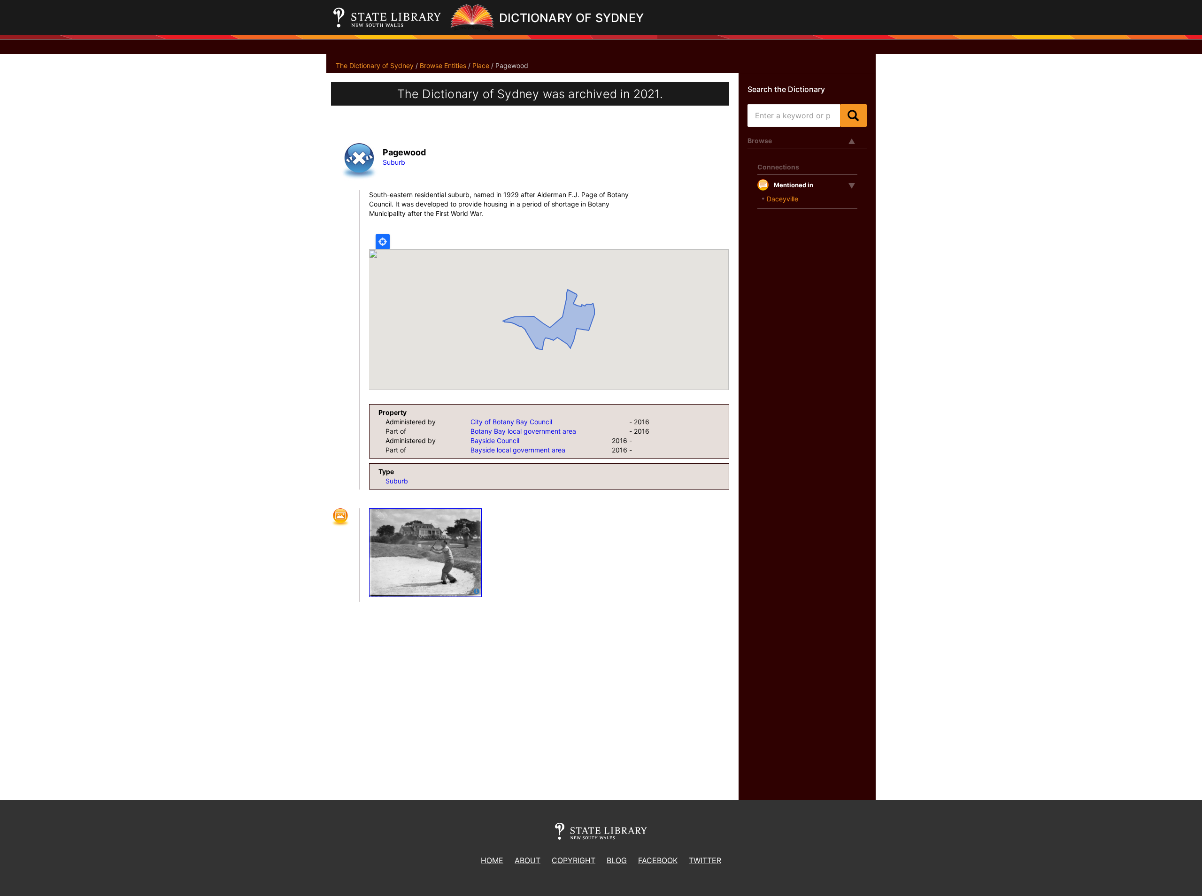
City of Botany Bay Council (511, 422)
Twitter (705, 860)
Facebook (658, 860)
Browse (759, 141)
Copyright (573, 860)
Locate (383, 241)
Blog (617, 860)
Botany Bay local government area (523, 431)
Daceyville (782, 199)
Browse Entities (443, 65)
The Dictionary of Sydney (375, 65)
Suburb (394, 162)
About (527, 860)
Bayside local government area (517, 450)
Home (492, 860)
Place (480, 65)
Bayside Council (494, 440)
